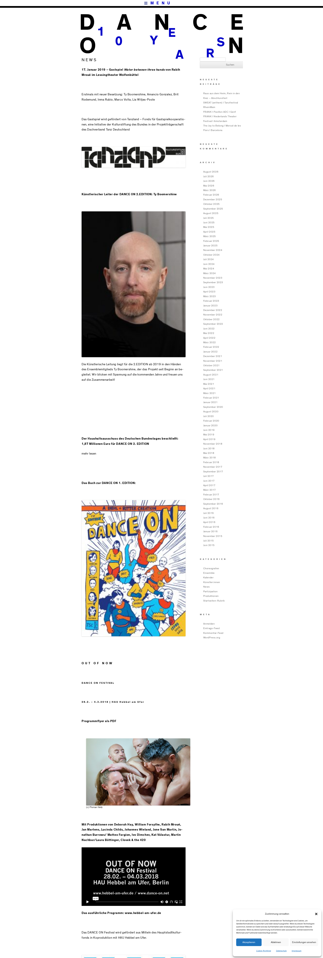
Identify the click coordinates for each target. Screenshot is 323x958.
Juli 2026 (208, 176)
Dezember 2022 (212, 310)
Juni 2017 (209, 481)
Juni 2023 (209, 287)
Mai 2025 (208, 227)
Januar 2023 (210, 305)
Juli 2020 (208, 416)
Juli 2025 (208, 218)
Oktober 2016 (211, 499)
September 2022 (213, 324)
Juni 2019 (209, 430)
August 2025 (211, 213)
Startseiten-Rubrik (214, 600)
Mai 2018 (208, 453)
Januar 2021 (210, 402)
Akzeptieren (248, 942)
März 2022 (209, 342)
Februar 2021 (211, 398)
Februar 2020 (211, 421)
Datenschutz (281, 951)
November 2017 (212, 467)
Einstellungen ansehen (304, 942)
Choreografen (211, 568)
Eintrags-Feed (211, 628)
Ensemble (209, 573)
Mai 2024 (208, 268)
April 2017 (209, 485)
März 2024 (209, 273)
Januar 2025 (210, 245)
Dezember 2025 (212, 199)
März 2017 (209, 490)
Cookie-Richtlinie (263, 951)
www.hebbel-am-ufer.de (143, 913)
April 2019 (209, 439)
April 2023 (209, 291)
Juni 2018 (209, 448)
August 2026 (211, 172)
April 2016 (209, 522)
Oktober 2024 (211, 255)
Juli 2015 (208, 540)
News (206, 587)
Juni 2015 (209, 545)
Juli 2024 (208, 259)
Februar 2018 (211, 462)
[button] (316, 914)
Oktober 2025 (211, 204)
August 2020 (211, 411)
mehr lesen (89, 453)
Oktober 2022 (211, 319)
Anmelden (209, 624)
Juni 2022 (209, 328)
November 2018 (212, 444)
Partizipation (210, 591)
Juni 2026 (209, 181)
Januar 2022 (210, 351)
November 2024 (212, 250)
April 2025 (209, 232)
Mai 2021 (208, 384)
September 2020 (213, 407)
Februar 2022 (211, 347)
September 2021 (213, 370)
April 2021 (209, 388)
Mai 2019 (208, 434)
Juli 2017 (208, 476)
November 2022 (212, 314)
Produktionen (211, 596)
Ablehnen (276, 942)
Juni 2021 (209, 379)
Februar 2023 (211, 301)
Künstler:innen (211, 582)
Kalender (208, 577)
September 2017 (213, 471)
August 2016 (211, 508)
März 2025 (209, 236)
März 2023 (209, 296)
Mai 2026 (208, 185)
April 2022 (209, 338)
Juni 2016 (209, 517)
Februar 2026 (211, 195)
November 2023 (212, 278)
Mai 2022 (208, 333)
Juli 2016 (208, 513)
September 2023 (213, 282)
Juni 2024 (209, 264)
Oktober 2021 (211, 365)
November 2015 (212, 536)
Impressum (296, 951)
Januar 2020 (210, 425)
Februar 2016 (211, 527)
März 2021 (209, 393)
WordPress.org (211, 637)
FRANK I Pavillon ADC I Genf (219, 112)
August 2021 (211, 374)
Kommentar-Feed (213, 633)
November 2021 (212, 361)
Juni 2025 (209, 222)
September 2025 (213, 209)
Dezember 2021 (212, 356)
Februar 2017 (211, 494)
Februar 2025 (211, 241)
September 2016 (213, 504)
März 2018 (209, 457)
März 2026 (209, 190)
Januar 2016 (210, 531)
